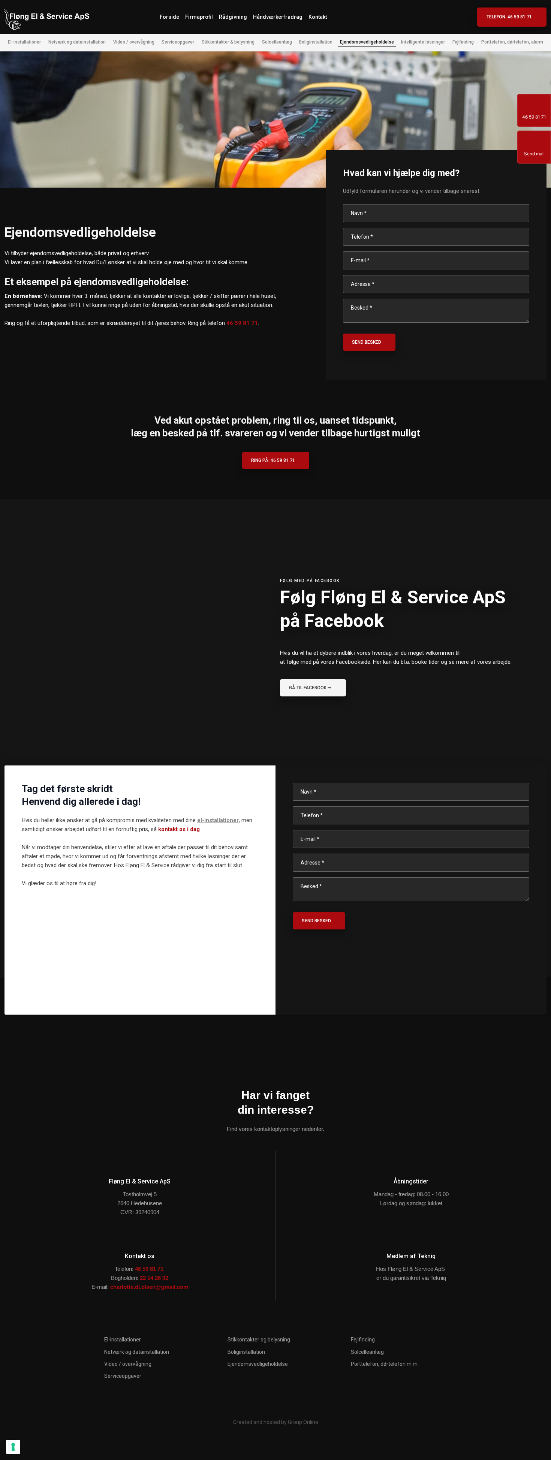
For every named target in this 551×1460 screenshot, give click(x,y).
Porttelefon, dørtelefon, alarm (512, 42)
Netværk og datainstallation (77, 42)
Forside (169, 17)
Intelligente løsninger (423, 42)
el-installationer (218, 820)
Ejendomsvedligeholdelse (367, 42)
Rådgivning (233, 17)
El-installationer (24, 42)
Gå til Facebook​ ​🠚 (310, 687)
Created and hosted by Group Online (275, 1422)
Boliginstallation (315, 42)
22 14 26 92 (154, 1278)
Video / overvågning (133, 42)
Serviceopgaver (178, 42)
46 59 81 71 (242, 323)
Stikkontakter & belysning (228, 42)
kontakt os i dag (179, 829)
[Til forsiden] (49, 17)
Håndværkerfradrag (277, 17)
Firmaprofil (199, 17)
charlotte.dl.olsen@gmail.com (149, 1287)
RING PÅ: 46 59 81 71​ (273, 460)
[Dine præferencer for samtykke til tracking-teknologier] (13, 1447)
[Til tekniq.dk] (411, 1234)
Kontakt (317, 17)
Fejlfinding (463, 42)
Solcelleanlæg (277, 42)
